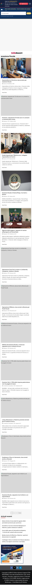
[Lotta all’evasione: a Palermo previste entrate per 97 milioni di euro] (16, 408)
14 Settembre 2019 (12, 233)
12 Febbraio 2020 (12, 121)
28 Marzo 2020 (11, 83)
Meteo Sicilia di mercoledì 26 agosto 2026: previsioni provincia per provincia (14, 521)
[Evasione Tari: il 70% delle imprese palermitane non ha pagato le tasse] (16, 370)
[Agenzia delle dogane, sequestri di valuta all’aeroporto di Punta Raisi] (16, 218)
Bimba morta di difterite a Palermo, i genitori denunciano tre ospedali (15, 536)
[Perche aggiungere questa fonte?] (30, 4)
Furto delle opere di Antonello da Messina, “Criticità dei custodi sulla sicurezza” (14, 531)
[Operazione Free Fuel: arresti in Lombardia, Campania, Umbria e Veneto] (16, 257)
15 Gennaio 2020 (12, 158)
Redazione (5, 121)
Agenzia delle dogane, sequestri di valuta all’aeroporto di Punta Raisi (14, 231)
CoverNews (16, 582)
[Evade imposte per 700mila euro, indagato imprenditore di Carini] (16, 143)
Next (20, 513)
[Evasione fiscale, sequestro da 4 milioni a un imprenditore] (16, 483)
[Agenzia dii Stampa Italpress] (12, 554)
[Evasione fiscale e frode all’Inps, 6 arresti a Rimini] (16, 181)
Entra (29, 13)
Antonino (5, 83)
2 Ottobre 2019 (12, 196)
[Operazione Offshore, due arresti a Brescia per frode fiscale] (16, 295)
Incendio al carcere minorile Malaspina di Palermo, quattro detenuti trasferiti (14, 526)
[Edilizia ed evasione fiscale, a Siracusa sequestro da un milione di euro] (16, 333)
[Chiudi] (3, 4)
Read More (4, 92)
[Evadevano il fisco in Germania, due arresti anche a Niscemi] (16, 445)
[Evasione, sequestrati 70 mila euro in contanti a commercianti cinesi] (16, 106)
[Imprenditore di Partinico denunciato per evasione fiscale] (16, 68)
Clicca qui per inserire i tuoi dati (7, 16)
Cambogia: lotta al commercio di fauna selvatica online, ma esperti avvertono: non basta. (15, 540)
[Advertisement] (16, 35)
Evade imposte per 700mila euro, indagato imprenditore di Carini (14, 156)
